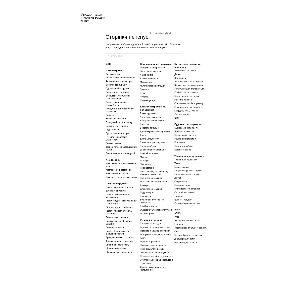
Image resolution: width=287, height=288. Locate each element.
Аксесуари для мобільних (187, 220)
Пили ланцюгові (182, 185)
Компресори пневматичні (118, 170)
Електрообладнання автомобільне (116, 103)
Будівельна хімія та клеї (186, 128)
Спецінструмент (114, 143)
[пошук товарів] (179, 55)
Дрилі (143, 135)
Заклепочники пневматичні (119, 187)
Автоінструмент (115, 70)
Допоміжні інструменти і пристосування (118, 97)
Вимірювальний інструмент (156, 64)
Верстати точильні (149, 128)
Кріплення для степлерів (186, 96)
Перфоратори (147, 168)
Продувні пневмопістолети (119, 237)
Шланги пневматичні (116, 248)
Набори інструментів (116, 118)
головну (131, 47)
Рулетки (144, 97)
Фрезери (144, 185)
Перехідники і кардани (117, 126)
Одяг (176, 231)
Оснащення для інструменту (188, 103)
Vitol (176, 217)
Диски (177, 74)
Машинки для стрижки (185, 242)
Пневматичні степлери (117, 217)
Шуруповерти (146, 192)
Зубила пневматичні (116, 191)
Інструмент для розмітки (152, 67)
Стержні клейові (182, 114)
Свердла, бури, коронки (186, 110)
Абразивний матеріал (185, 70)
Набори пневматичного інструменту (117, 195)
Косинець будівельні (150, 71)
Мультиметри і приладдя (152, 86)
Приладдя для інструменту (188, 107)
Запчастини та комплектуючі (120, 153)
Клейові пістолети (149, 153)
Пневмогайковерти (115, 227)
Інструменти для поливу (186, 174)
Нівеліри (144, 160)
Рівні (142, 93)
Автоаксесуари (113, 74)
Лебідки (110, 115)
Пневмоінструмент (117, 183)
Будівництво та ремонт (188, 124)
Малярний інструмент (185, 139)
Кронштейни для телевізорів (188, 235)
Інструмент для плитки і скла (155, 227)
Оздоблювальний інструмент (154, 252)
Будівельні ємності (184, 131)
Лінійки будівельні (149, 78)
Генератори (145, 196)
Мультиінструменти (150, 241)
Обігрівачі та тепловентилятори (156, 210)
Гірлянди (178, 224)
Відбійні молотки (148, 206)
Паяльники (145, 164)
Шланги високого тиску (117, 244)
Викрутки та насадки (150, 223)
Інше (177, 209)
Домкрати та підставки (117, 92)
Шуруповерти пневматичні (119, 252)
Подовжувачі (112, 129)
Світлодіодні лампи (184, 192)
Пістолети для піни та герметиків (156, 256)
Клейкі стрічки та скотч (186, 92)
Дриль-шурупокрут (149, 139)
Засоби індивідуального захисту (190, 228)
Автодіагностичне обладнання (121, 77)
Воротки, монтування (116, 85)
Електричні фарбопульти (152, 142)
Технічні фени (147, 213)
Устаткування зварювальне (153, 181)
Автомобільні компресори (119, 81)
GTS (108, 64)
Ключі (143, 238)
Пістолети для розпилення (119, 207)
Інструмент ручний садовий (188, 170)
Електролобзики (148, 146)
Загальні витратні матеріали (188, 81)
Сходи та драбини (183, 146)
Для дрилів (180, 78)
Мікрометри (146, 82)
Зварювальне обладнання (153, 149)
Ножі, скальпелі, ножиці (152, 249)
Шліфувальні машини (151, 189)
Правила (144, 89)
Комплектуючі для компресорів (121, 177)
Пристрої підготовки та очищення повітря (117, 232)
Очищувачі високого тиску (119, 122)
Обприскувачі (181, 181)
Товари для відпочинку (185, 159)
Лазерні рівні (146, 75)
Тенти (177, 163)
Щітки (177, 118)
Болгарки (144, 124)
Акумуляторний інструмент (153, 120)
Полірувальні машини (151, 178)
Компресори (113, 159)
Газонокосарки (181, 167)
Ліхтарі (177, 178)
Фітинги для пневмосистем (119, 241)
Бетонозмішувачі (182, 149)
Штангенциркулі (148, 100)
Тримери (178, 196)
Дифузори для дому (184, 239)
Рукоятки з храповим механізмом (116, 138)
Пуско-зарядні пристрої (117, 133)
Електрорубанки (148, 113)
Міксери (144, 157)
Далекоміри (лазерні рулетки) (155, 131)
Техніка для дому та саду (189, 156)
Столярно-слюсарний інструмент (156, 260)
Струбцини (145, 263)
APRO (177, 213)
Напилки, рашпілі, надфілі (153, 245)
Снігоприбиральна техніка (187, 203)
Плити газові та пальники (187, 189)
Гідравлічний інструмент (118, 88)
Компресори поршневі (117, 173)
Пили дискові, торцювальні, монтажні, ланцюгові (154, 173)
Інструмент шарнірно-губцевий (155, 234)
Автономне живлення (150, 117)
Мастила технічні (183, 99)
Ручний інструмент (151, 220)
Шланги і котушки (183, 199)
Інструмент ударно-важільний (155, 231)
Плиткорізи (179, 142)
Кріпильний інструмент (185, 135)
